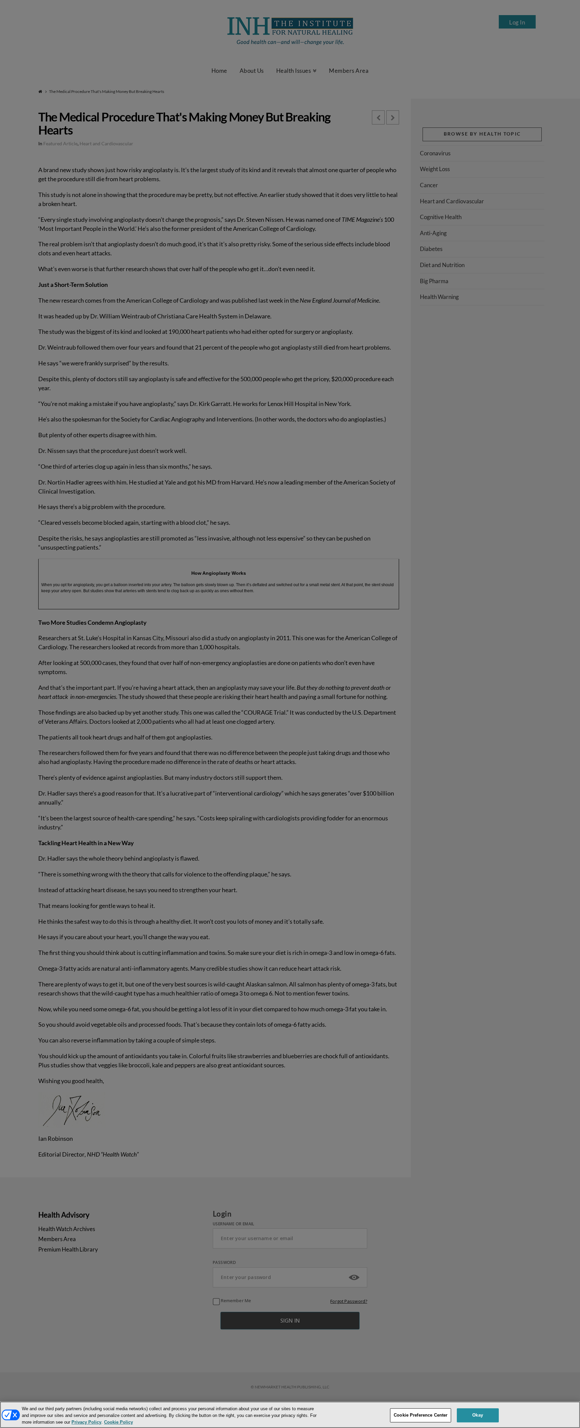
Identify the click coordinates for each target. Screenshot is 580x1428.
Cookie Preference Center (420, 1415)
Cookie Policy (118, 1422)
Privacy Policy (86, 1422)
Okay (477, 1415)
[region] (290, 1414)
